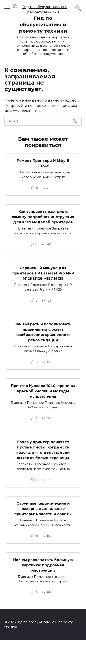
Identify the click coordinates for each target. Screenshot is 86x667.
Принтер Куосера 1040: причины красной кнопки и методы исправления (43, 391)
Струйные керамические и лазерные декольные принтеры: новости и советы (43, 508)
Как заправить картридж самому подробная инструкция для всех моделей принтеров (43, 216)
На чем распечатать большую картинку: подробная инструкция (43, 565)
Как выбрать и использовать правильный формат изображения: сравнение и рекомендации (43, 332)
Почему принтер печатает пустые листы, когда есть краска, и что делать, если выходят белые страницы (43, 450)
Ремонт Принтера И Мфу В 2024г (43, 163)
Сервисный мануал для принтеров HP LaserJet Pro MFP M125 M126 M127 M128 (43, 273)
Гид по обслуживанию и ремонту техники (43, 24)
